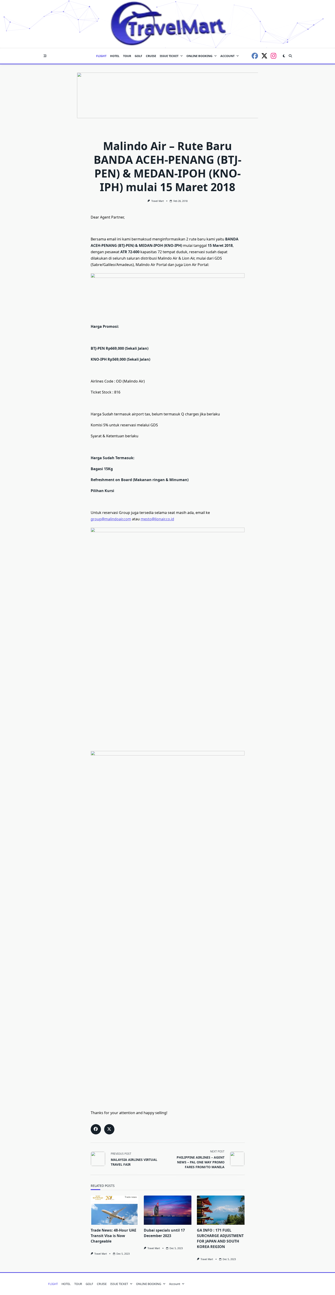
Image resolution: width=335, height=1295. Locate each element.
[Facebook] (255, 56)
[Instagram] (273, 56)
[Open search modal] (290, 56)
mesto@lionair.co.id (157, 518)
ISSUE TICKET (169, 56)
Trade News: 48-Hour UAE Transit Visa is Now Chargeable (113, 1236)
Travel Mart (157, 201)
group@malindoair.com (111, 518)
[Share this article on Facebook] (96, 1129)
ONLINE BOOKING (199, 56)
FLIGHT (101, 56)
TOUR (127, 56)
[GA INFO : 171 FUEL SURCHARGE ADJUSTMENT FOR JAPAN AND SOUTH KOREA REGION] (221, 1210)
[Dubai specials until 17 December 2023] (167, 1210)
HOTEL (114, 56)
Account (227, 56)
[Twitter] (264, 56)
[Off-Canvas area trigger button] (45, 56)
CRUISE (151, 56)
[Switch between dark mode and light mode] (284, 56)
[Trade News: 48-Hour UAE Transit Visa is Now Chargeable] (114, 1210)
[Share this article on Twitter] (109, 1129)
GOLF (138, 56)
